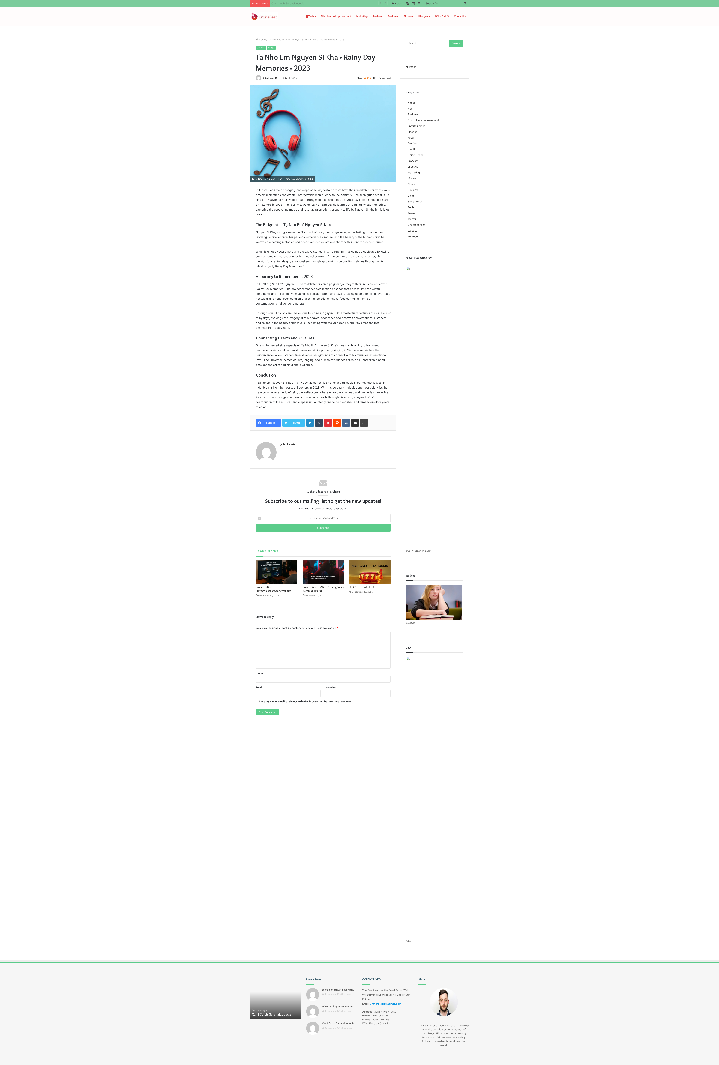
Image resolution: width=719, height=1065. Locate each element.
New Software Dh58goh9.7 (287, 3)
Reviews (378, 16)
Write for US (442, 16)
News (411, 184)
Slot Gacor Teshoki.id (361, 587)
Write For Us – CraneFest (377, 1023)
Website (331, 687)
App (410, 108)
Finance (408, 16)
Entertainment (416, 126)
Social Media (415, 201)
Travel (411, 213)
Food (411, 137)
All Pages (411, 66)
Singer (271, 47)
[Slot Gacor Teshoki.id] (370, 572)
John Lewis (269, 78)
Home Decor (415, 155)
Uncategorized (416, 224)
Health (412, 149)
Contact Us (460, 16)
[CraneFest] (264, 16)
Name (260, 673)
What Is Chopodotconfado (337, 1006)
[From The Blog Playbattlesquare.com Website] (276, 572)
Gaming (272, 39)
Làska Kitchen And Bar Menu (338, 989)
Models (412, 178)
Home (262, 39)
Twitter (412, 219)
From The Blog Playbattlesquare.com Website (273, 589)
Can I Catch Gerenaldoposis (338, 1023)
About (411, 102)
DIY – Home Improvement (336, 16)
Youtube (413, 236)
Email (260, 687)
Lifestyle (423, 16)
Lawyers (413, 160)
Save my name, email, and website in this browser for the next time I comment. (306, 701)
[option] (275, 998)
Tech (311, 16)
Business (393, 16)
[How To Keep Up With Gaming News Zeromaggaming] (323, 572)
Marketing (362, 16)
